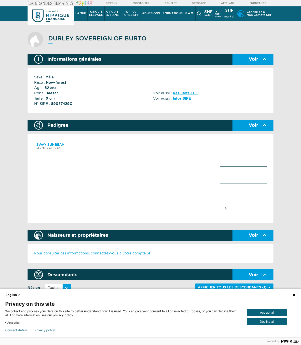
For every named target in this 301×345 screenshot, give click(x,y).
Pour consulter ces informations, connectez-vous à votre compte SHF (94, 253)
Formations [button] (172, 13)
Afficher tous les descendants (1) (233, 287)
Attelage (227, 3)
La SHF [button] (80, 13)
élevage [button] (96, 14)
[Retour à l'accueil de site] (51, 15)
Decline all (267, 321)
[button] (199, 13)
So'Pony (111, 3)
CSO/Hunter (140, 3)
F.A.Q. (189, 13)
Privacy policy (45, 330)
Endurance (258, 3)
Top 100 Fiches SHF (130, 14)
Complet (171, 3)
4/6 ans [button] (112, 14)
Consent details (16, 330)
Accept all (267, 312)
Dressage (199, 3)
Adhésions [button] (151, 13)
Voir (253, 59)
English (11, 295)
